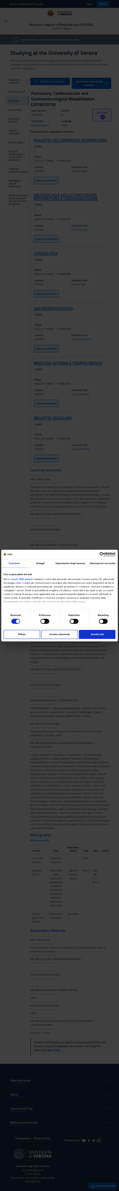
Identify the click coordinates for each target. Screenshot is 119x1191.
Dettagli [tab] (40, 563)
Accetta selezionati (59, 634)
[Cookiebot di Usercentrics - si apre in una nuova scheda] (101, 554)
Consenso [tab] (14, 563)
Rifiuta (21, 634)
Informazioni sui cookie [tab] (102, 563)
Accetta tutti (97, 634)
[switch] (44, 621)
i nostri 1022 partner (21, 579)
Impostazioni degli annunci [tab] (70, 563)
